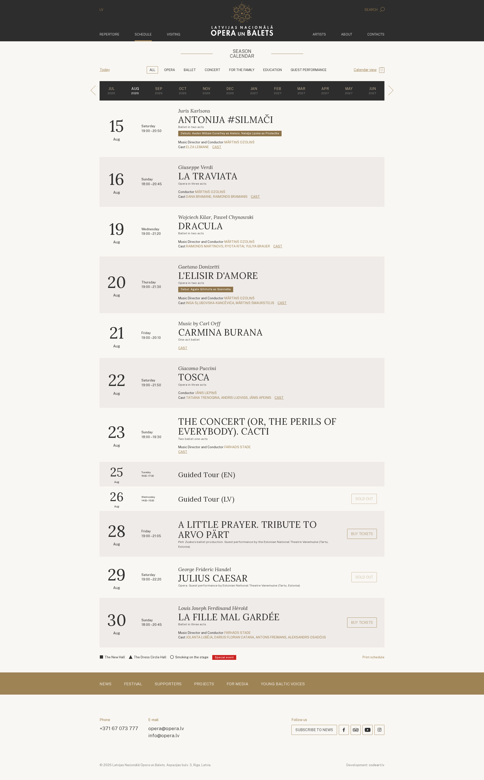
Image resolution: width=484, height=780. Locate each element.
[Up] (473, 769)
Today (105, 70)
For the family (241, 70)
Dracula (200, 226)
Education (272, 70)
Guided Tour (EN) (206, 474)
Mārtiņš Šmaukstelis (255, 303)
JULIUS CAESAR (213, 578)
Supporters (168, 684)
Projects (204, 684)
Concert (212, 70)
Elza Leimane (197, 147)
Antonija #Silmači (225, 119)
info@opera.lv (163, 735)
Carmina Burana (220, 332)
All (152, 70)
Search (371, 10)
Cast (216, 147)
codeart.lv (376, 765)
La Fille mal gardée (229, 617)
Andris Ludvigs (234, 398)
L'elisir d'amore (218, 275)
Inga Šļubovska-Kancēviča (210, 303)
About (346, 34)
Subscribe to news (314, 730)
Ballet (190, 70)
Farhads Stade (237, 447)
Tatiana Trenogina (203, 398)
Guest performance (309, 70)
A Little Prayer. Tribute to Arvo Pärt (247, 529)
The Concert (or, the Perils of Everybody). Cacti (257, 426)
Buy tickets (362, 534)
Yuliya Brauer (258, 246)
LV (101, 10)
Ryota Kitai (234, 246)
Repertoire (109, 34)
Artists (319, 34)
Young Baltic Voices (283, 684)
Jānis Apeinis (260, 398)
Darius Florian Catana (234, 637)
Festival (133, 684)
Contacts (375, 34)
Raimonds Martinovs (204, 246)
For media (237, 684)
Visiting (173, 34)
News (105, 684)
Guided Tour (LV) (206, 499)
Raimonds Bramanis (230, 197)
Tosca (193, 377)
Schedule (143, 34)
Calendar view (365, 70)
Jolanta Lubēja (199, 637)
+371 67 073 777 (119, 728)
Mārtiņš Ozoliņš (239, 142)
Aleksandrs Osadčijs (307, 637)
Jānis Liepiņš (206, 393)
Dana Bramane (198, 197)
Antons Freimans (271, 637)
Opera (169, 70)
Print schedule (373, 657)
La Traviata (207, 176)
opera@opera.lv (166, 728)
